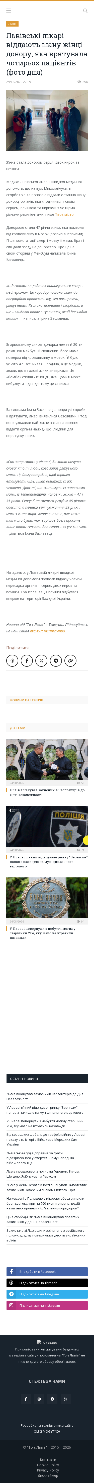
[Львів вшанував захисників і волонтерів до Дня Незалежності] (47, 762)
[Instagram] (39, 1399)
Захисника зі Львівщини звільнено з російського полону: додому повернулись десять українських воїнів (46, 1235)
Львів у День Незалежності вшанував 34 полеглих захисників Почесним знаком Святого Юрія (47, 1187)
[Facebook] (26, 1399)
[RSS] (66, 1399)
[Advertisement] (50, 679)
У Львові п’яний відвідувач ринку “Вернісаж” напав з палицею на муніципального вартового (49, 861)
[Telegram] (52, 1399)
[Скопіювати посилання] (70, 661)
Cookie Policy (48, 1464)
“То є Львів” (37, 1447)
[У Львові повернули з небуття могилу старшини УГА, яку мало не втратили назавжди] (47, 900)
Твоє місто (64, 214)
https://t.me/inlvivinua (47, 631)
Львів (12, 24)
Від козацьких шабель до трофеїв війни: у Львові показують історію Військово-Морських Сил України (46, 1139)
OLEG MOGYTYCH (47, 1431)
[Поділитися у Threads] (12, 661)
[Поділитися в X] (41, 661)
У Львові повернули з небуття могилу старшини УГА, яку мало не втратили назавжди (42, 933)
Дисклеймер (48, 1475)
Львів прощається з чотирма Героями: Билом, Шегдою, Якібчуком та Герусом (43, 1174)
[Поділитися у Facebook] (27, 661)
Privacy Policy (48, 1470)
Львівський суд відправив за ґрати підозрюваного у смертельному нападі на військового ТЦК (40, 1158)
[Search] (85, 11)
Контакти (48, 1459)
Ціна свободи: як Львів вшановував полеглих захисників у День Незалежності (43, 1219)
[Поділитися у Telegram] (56, 661)
